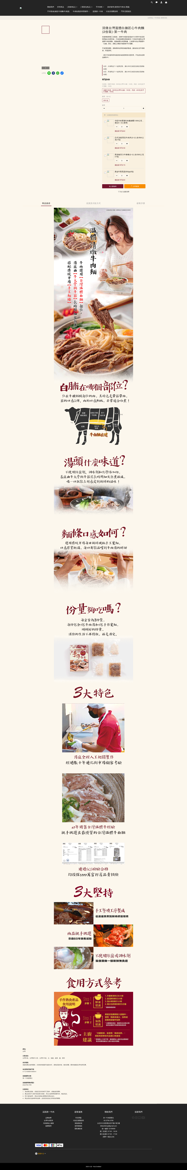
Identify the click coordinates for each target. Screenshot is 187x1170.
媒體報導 (48, 1126)
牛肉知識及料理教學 (80, 11)
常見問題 (78, 1118)
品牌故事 (48, 1118)
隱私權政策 (78, 1128)
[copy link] (62, 73)
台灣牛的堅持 (48, 1120)
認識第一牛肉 (98, 11)
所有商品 (60, 7)
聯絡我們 (50, 7)
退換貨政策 (78, 1123)
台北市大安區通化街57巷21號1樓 (108, 1123)
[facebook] (53, 73)
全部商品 (150, 18)
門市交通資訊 (126, 11)
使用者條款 (78, 1126)
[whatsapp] (57, 73)
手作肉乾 (99, 7)
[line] (49, 73)
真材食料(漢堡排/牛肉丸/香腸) (118, 7)
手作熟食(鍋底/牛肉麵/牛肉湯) (58, 11)
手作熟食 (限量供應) (161, 18)
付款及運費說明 (112, 11)
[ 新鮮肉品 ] (71, 7)
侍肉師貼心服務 (48, 1123)
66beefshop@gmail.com (108, 1126)
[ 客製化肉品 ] (86, 7)
